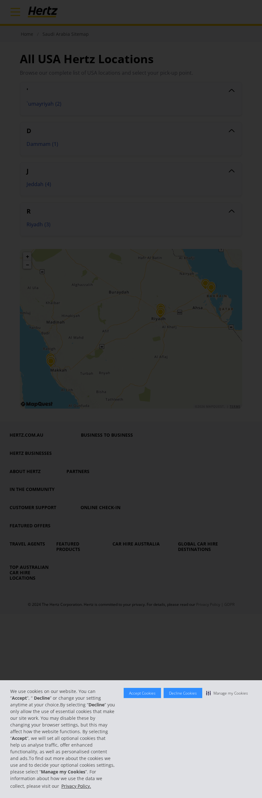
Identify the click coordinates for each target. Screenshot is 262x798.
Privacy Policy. (76, 786)
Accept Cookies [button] (142, 693)
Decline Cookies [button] (183, 693)
